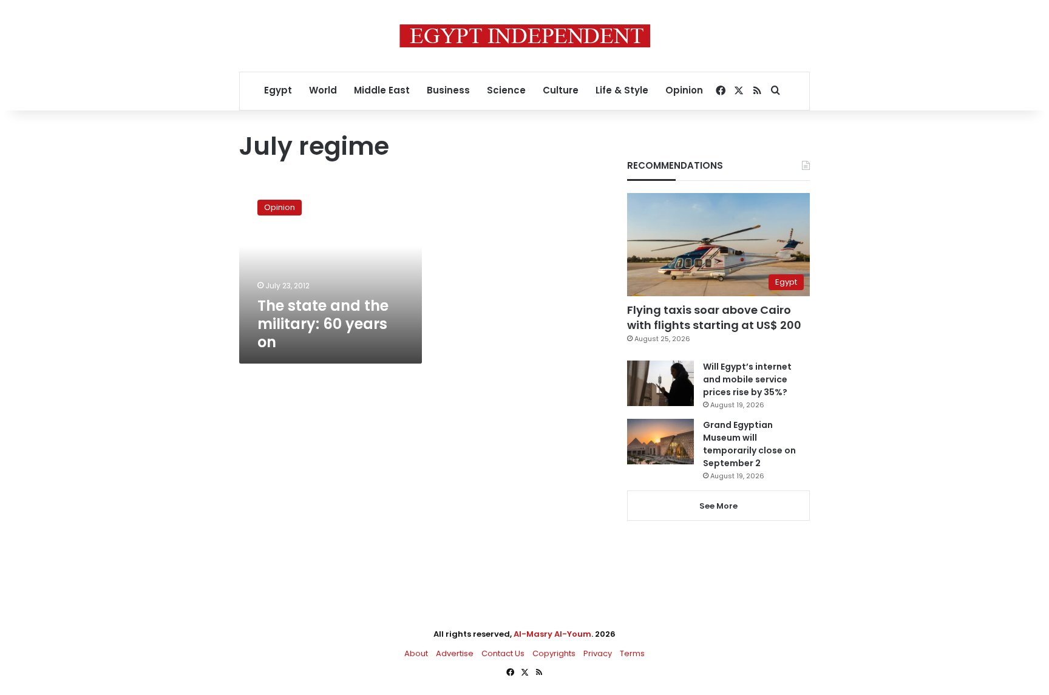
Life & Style (622, 90)
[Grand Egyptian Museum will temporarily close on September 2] (660, 441)
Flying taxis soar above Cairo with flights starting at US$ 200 (714, 317)
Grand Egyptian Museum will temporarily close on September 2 (749, 444)
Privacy (597, 653)
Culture (561, 90)
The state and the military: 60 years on (323, 324)
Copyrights (553, 653)
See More (718, 506)
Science (506, 90)
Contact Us (502, 653)
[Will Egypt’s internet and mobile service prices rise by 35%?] (660, 383)
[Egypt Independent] (524, 35)
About (416, 653)
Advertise (455, 653)
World (323, 90)
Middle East (382, 90)
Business (448, 90)
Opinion (684, 90)
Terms (632, 653)
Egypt (278, 90)
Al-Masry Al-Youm (552, 634)
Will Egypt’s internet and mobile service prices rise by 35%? (747, 379)
